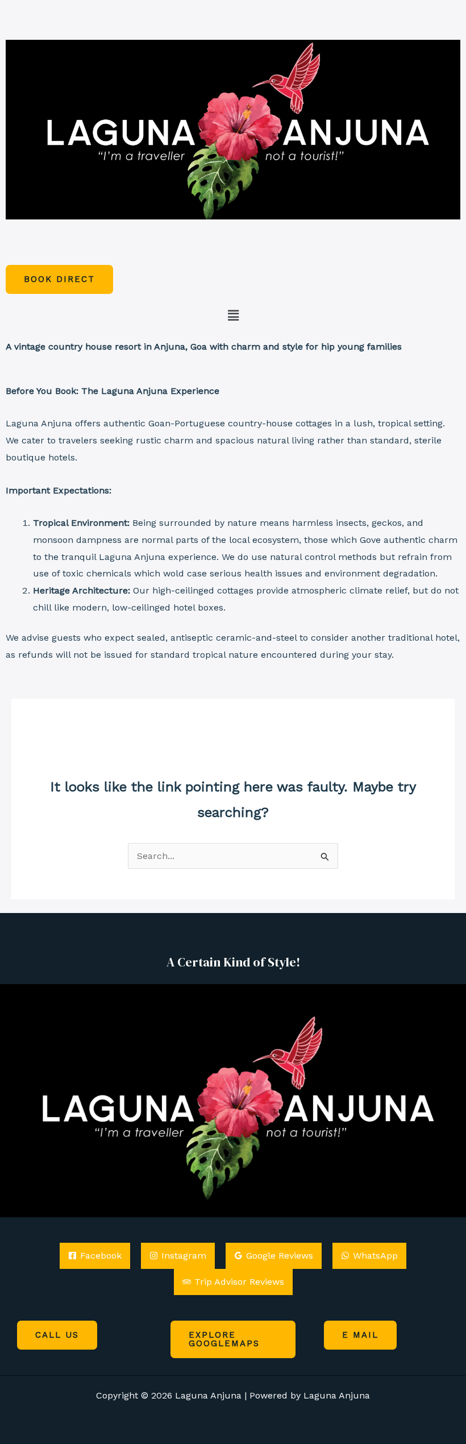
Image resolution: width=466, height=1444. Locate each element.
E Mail (360, 1335)
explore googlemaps (224, 1339)
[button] (233, 316)
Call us (57, 1335)
